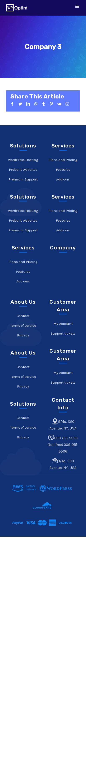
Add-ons (23, 281)
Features (23, 271)
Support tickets (63, 333)
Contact (23, 316)
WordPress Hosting (23, 160)
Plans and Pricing (23, 262)
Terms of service (23, 325)
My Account (63, 323)
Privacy (23, 335)
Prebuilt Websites (23, 169)
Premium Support (23, 179)
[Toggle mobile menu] (77, 6)
